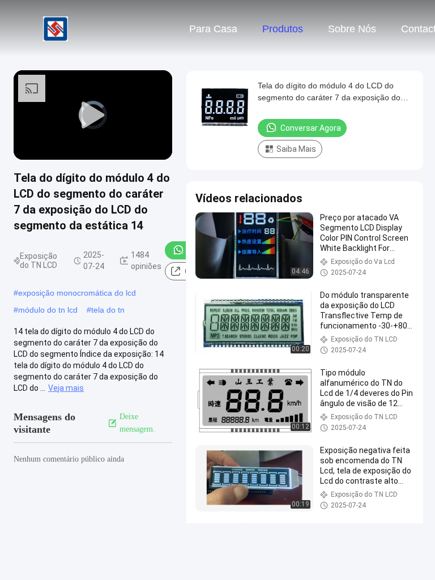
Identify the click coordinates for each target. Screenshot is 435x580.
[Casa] (55, 28)
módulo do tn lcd (48, 309)
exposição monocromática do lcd (77, 292)
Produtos (282, 29)
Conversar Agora (310, 128)
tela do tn (108, 309)
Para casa (213, 29)
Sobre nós (352, 29)
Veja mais (66, 388)
